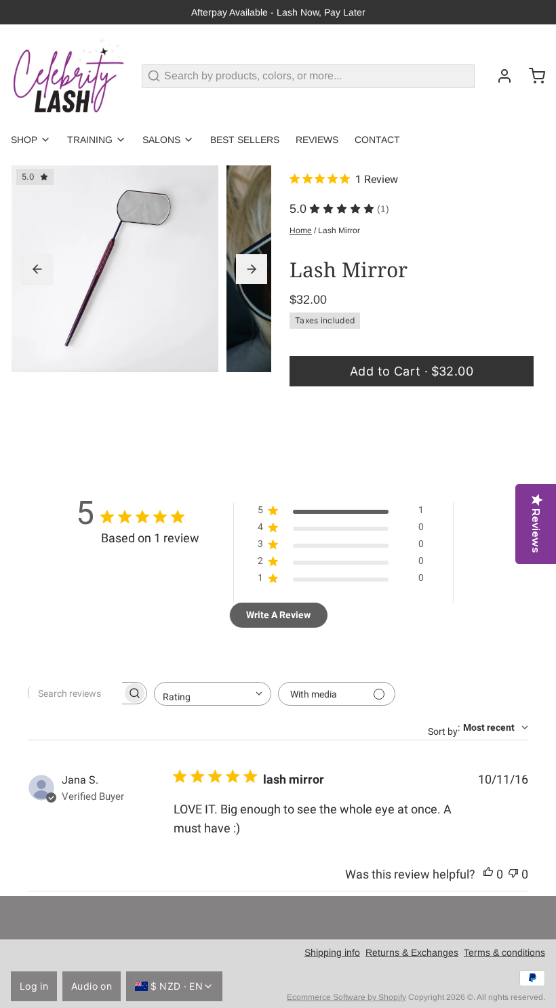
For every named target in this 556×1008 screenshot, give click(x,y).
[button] (412, 371)
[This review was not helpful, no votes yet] (513, 874)
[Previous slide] (37, 269)
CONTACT (377, 139)
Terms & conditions (504, 952)
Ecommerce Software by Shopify (346, 997)
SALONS (161, 139)
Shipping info (332, 952)
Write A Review (278, 614)
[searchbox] (75, 693)
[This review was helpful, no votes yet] (488, 874)
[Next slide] (251, 269)
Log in (34, 986)
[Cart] (531, 76)
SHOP (24, 139)
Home (301, 230)
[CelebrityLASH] (68, 76)
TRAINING (90, 139)
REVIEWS (317, 139)
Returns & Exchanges (411, 952)
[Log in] (499, 76)
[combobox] (212, 694)
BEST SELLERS (244, 139)
